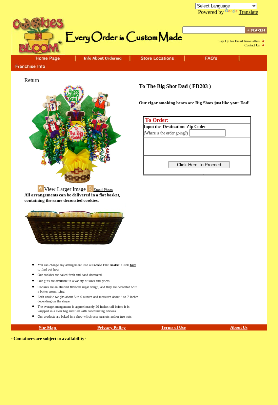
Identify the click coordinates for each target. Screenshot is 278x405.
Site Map (48, 327)
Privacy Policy (111, 327)
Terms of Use (173, 327)
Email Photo (103, 190)
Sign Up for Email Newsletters (239, 41)
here (133, 265)
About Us (238, 327)
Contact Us (252, 45)
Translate (248, 12)
